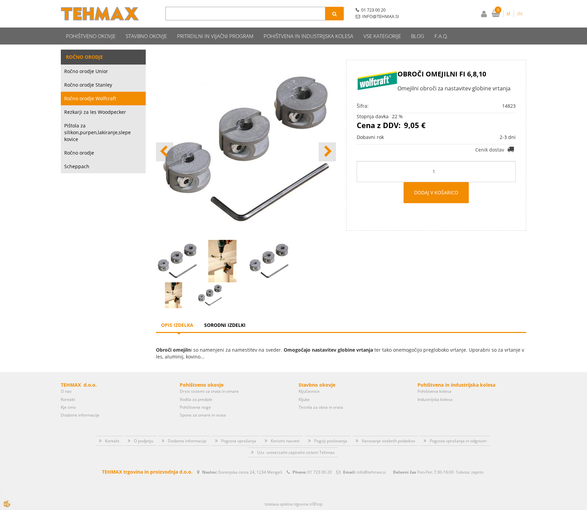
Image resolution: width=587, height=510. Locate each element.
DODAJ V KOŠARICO (436, 192)
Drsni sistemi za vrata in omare (209, 391)
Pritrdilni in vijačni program (215, 36)
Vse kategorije (382, 36)
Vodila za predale (196, 399)
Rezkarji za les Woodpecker (95, 112)
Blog (417, 36)
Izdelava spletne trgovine (286, 504)
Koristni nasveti (285, 441)
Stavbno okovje (146, 36)
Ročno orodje (79, 153)
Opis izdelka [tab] (177, 325)
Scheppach (76, 166)
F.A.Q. (441, 36)
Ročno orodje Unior (86, 71)
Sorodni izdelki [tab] (225, 325)
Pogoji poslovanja (330, 441)
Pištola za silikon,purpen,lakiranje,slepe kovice (97, 132)
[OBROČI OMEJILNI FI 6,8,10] (174, 295)
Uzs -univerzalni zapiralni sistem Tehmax (296, 452)
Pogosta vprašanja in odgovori (458, 441)
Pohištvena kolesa (434, 391)
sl (508, 13)
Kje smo (68, 407)
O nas (66, 391)
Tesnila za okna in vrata (321, 407)
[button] (327, 151)
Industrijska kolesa (434, 399)
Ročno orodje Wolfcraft (90, 98)
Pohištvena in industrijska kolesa (308, 36)
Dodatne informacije (80, 415)
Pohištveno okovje (90, 36)
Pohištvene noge (195, 407)
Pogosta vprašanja (238, 441)
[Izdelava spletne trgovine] (316, 504)
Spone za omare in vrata (203, 415)
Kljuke (304, 399)
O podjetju (143, 441)
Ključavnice (309, 391)
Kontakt (68, 399)
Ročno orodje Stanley (88, 85)
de (520, 13)
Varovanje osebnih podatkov (388, 441)
